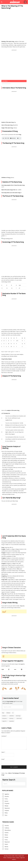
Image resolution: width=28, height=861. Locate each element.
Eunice (6, 837)
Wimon (5, 857)
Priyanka (7, 803)
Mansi (6, 835)
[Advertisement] (14, 25)
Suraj (6, 799)
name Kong (19, 718)
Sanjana (7, 810)
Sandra (6, 832)
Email (3, 759)
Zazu (6, 815)
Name (3, 752)
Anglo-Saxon (21, 855)
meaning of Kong (12, 718)
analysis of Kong (5, 715)
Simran (6, 849)
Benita (6, 846)
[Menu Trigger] (25, 2)
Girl (4, 855)
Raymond (7, 808)
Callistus (7, 828)
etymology (18, 715)
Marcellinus (8, 830)
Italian (16, 855)
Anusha (7, 796)
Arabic (13, 855)
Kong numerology (5, 718)
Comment (4, 736)
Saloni (6, 844)
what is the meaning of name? (14, 2)
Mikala (6, 806)
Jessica (6, 801)
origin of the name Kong (5, 721)
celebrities (11, 715)
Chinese (8, 712)
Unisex (9, 855)
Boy (3, 712)
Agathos (7, 794)
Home (2, 773)
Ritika (6, 813)
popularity (11, 721)
